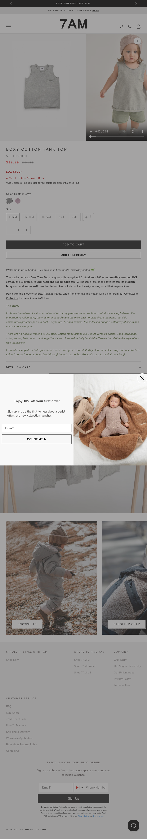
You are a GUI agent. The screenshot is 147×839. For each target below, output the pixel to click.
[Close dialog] (142, 378)
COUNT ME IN (37, 439)
